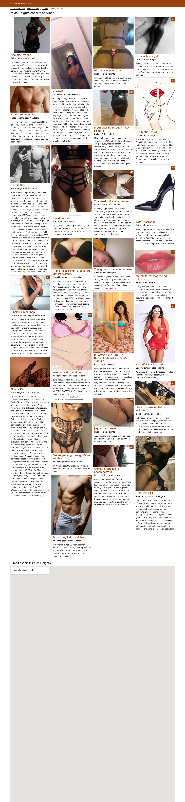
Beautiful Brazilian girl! (150, 364)
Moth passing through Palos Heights (112, 129)
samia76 (57, 91)
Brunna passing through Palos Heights (71, 457)
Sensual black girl (147, 56)
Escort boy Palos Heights (68, 537)
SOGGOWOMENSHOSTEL (21, 3)
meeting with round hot (67, 372)
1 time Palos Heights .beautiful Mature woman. (71, 272)
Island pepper (61, 218)
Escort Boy (18, 185)
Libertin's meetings (23, 311)
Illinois (45, 8)
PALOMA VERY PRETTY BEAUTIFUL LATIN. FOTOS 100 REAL (110, 358)
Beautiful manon (21, 54)
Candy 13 (17, 389)
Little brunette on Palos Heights (150, 409)
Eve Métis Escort (146, 132)
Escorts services (17, 8)
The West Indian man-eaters (112, 201)
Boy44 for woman (22, 114)
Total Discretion (146, 221)
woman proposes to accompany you (106, 470)
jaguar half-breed (105, 428)
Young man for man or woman (113, 269)
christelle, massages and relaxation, (151, 277)
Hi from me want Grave (108, 70)
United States (33, 8)
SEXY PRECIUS (145, 493)
